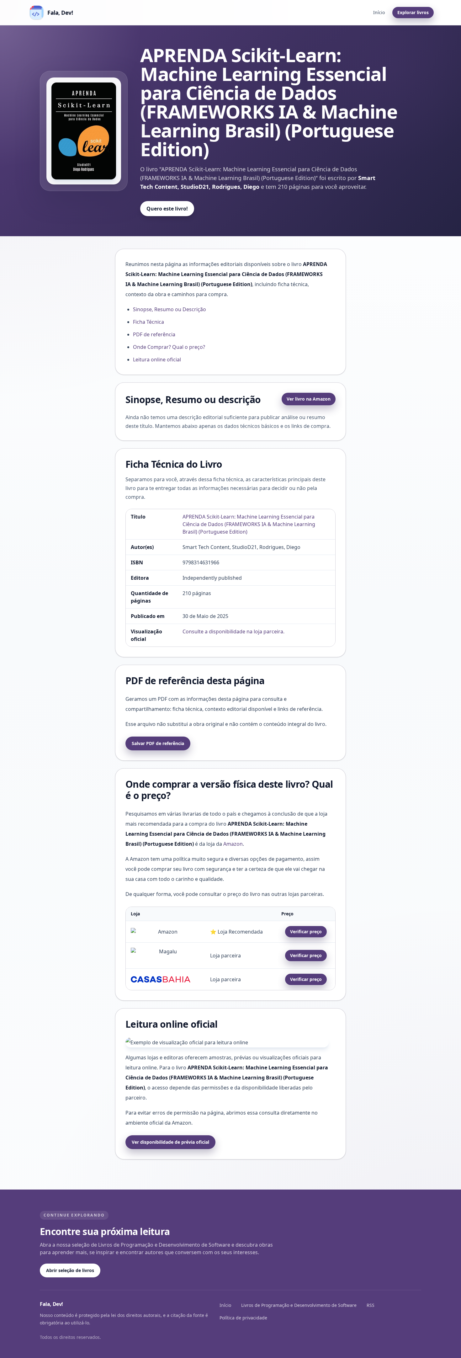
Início (379, 12)
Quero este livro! (167, 208)
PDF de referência (154, 334)
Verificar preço (306, 932)
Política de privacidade (243, 1318)
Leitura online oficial (157, 359)
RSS (370, 1305)
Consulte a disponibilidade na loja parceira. (233, 631)
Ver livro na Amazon (309, 399)
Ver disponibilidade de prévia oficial (170, 1142)
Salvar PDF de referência (158, 743)
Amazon (233, 843)
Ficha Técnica (148, 321)
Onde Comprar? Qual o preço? (169, 346)
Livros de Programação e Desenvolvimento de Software (299, 1305)
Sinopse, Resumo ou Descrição (169, 309)
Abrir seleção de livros (70, 1270)
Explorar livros (413, 12)
